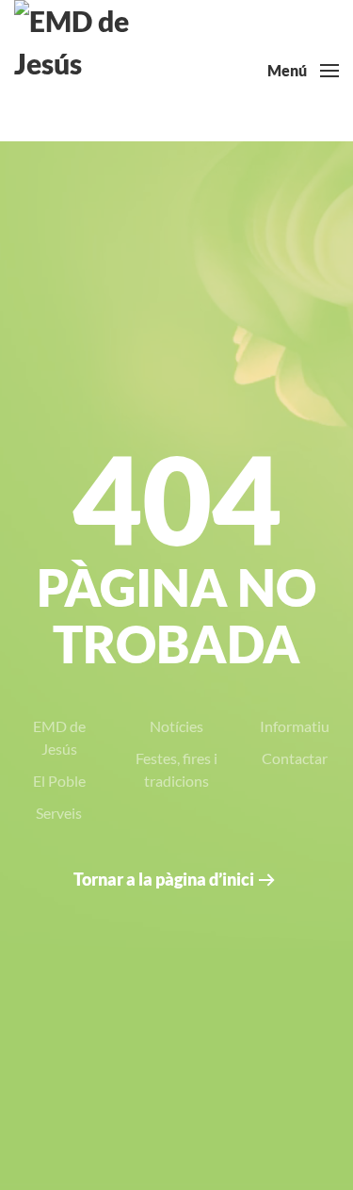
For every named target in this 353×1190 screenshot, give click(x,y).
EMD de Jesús (59, 737)
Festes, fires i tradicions (176, 769)
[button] (303, 70)
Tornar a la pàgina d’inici (163, 879)
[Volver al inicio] (84, 70)
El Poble (59, 781)
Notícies (176, 726)
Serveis (59, 813)
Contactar (295, 758)
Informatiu (294, 726)
